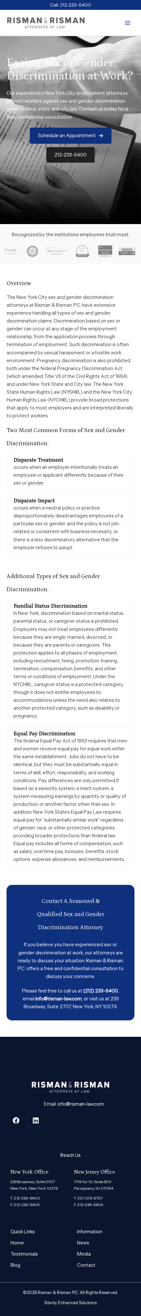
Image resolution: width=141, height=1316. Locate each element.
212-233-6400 (75, 5)
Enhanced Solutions (77, 1302)
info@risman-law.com (58, 999)
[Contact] (86, 1265)
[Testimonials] (24, 1254)
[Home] (17, 1243)
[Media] (84, 1254)
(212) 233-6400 (100, 991)
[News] (83, 1243)
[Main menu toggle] (127, 23)
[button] (70, 136)
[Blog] (15, 1265)
